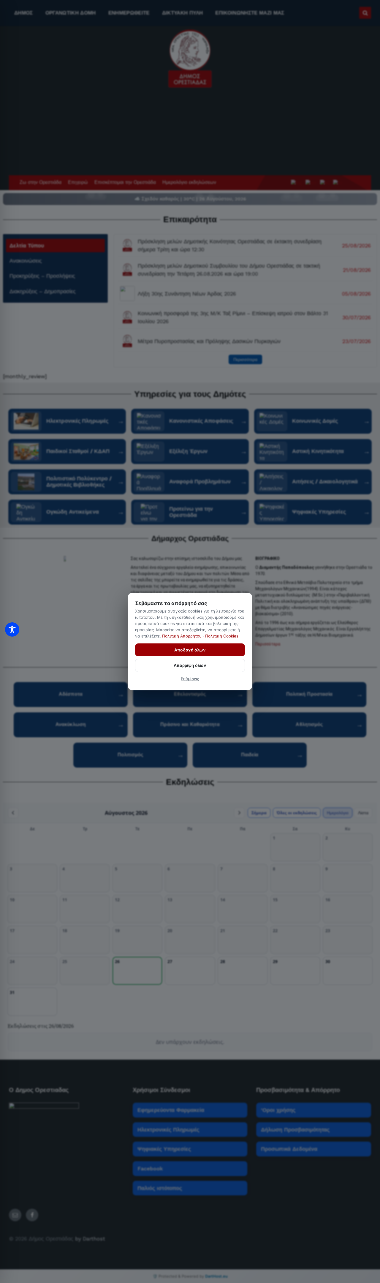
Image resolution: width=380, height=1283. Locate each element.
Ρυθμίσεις (190, 678)
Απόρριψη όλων (190, 665)
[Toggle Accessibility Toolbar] (12, 629)
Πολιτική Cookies (221, 636)
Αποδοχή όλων (190, 649)
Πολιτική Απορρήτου (182, 636)
